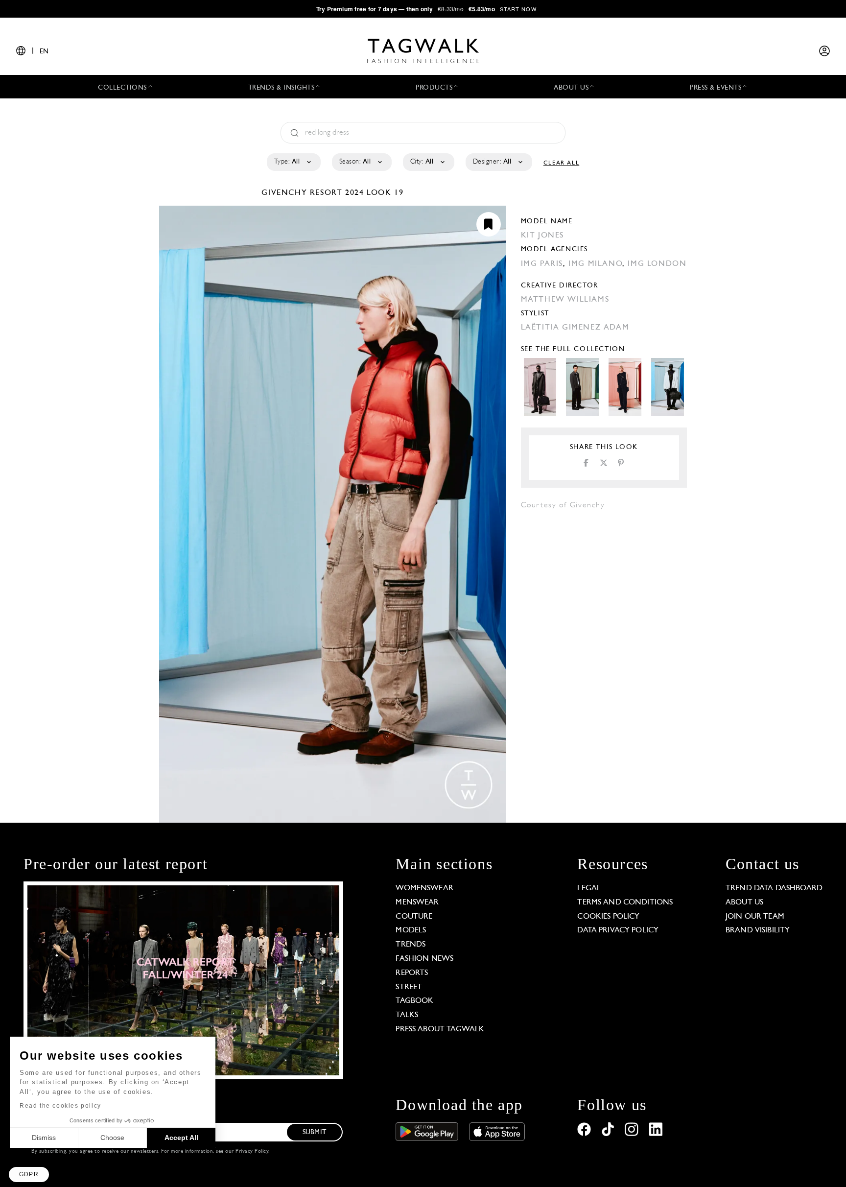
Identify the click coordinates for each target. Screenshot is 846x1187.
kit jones (542, 235)
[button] (29, 1174)
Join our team (755, 917)
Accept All (181, 1137)
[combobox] (293, 162)
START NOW (518, 9)
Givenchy (285, 193)
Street (409, 987)
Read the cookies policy (60, 1105)
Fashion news (424, 959)
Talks (407, 1015)
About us (744, 902)
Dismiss (44, 1137)
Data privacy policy (617, 930)
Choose (112, 1137)
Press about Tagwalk (440, 1029)
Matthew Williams (565, 300)
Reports (412, 973)
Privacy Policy (251, 1151)
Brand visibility (758, 930)
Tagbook (414, 1001)
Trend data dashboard (774, 888)
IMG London (657, 264)
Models (411, 930)
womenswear (424, 888)
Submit (314, 1132)
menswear (417, 902)
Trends (410, 945)
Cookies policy (608, 917)
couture (414, 917)
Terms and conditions (625, 902)
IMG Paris (542, 264)
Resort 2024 (337, 193)
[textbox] (293, 162)
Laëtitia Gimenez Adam (575, 328)
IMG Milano (595, 264)
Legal (589, 888)
